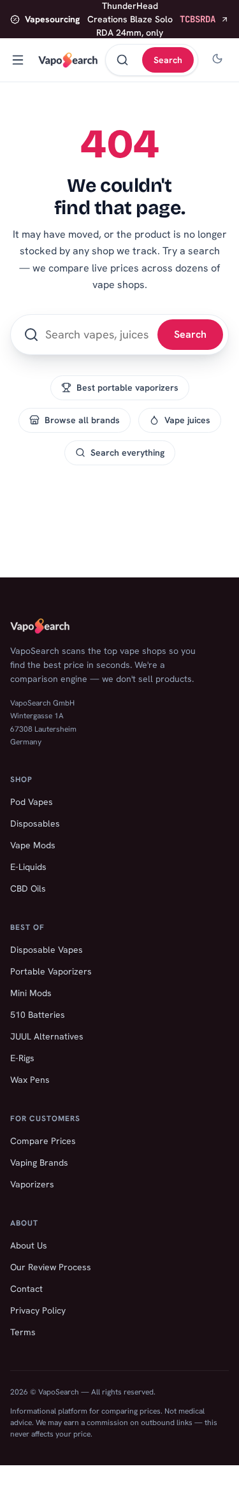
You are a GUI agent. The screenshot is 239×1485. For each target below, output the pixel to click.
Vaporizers (32, 1184)
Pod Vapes (31, 802)
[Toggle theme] (217, 59)
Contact (26, 1288)
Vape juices (187, 420)
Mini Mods (31, 993)
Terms (23, 1332)
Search (168, 60)
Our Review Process (50, 1267)
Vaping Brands (39, 1162)
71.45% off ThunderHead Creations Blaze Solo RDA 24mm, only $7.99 (120, 19)
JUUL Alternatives (46, 1036)
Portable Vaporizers (51, 971)
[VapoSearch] (68, 60)
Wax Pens (30, 1079)
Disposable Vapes (46, 949)
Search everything (127, 452)
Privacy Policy (38, 1310)
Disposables (35, 823)
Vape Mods (32, 845)
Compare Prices (43, 1141)
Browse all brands (82, 420)
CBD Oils (28, 888)
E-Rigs (22, 1058)
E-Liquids (28, 867)
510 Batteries (37, 1014)
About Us (28, 1245)
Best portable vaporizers (127, 387)
